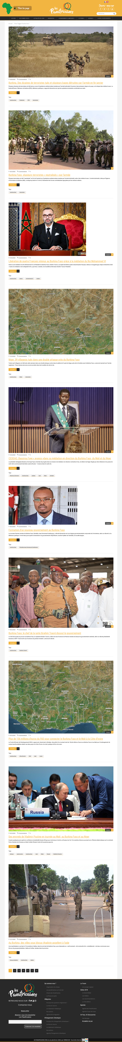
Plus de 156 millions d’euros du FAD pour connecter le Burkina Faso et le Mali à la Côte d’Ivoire (56, 738)
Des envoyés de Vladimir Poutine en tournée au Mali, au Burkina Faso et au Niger (49, 836)
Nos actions (49, 1011)
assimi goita (20, 854)
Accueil (10, 23)
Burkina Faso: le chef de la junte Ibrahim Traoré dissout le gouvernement (45, 633)
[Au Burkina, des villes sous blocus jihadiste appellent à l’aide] (61, 900)
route (41, 756)
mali (40, 475)
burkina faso (13, 100)
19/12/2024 (12, 257)
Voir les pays (85, 1018)
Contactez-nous (25, 1005)
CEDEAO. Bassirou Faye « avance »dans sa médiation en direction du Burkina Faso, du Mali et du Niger (60, 458)
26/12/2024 (12, 171)
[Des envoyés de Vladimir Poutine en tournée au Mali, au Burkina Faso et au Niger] (61, 798)
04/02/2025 (12, 79)
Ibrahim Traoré (23, 650)
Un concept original (87, 987)
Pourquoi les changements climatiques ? (57, 1021)
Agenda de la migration (52, 1014)
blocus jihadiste (14, 960)
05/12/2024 (12, 735)
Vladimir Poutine (57, 854)
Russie (48, 854)
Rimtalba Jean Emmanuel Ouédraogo (29, 547)
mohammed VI (29, 278)
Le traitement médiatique (53, 1008)
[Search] (114, 13)
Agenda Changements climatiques (56, 1033)
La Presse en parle (51, 996)
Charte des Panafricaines (53, 993)
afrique (12, 854)
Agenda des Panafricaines (89, 1008)
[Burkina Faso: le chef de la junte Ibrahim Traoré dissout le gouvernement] (61, 593)
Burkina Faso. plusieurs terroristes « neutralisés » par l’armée (39, 175)
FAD (30, 756)
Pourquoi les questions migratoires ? (56, 1003)
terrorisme (35, 100)
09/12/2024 (12, 526)
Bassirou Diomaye (14, 475)
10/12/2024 (12, 454)
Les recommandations (88, 999)
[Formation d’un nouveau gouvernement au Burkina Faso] (61, 505)
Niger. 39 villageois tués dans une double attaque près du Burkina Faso (44, 359)
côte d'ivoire (23, 756)
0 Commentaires (22, 79)
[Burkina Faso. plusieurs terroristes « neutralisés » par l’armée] (61, 140)
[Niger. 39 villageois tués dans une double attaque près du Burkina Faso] (61, 321)
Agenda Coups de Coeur (89, 1011)
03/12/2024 (12, 833)
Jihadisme (22, 100)
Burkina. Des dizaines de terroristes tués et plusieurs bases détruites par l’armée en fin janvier (56, 82)
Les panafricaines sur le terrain (55, 990)
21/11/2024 (12, 939)
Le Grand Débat (86, 993)
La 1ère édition (86, 1002)
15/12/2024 (12, 356)
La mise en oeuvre (51, 1006)
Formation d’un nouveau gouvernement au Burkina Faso (37, 530)
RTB (29, 100)
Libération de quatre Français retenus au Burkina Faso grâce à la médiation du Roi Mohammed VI (57, 261)
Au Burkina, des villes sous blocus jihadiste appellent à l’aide (39, 942)
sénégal (52, 475)
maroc (21, 278)
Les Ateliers (85, 996)
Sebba (32, 960)
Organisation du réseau (53, 987)
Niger (21, 377)
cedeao (33, 475)
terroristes (22, 192)
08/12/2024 (12, 629)
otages (38, 278)
